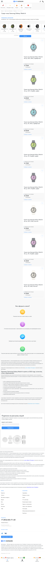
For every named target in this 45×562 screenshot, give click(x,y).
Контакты (3, 506)
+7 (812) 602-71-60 (8, 520)
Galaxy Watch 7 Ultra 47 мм (21, 30)
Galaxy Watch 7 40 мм (4, 30)
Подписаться (10, 427)
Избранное (37, 561)
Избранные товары (28, 7)
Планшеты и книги (25, 495)
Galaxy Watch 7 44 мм (12, 30)
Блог (2, 502)
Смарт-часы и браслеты (27, 506)
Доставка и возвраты (5, 497)
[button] (44, 28)
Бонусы (2, 504)
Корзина (22, 561)
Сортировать (16, 35)
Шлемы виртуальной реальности (28, 510)
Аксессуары (24, 508)
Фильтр (25, 36)
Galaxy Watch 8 (29, 30)
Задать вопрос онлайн (7, 536)
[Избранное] (42, 41)
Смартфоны (24, 493)
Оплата (2, 495)
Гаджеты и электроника (27, 504)
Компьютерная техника (26, 502)
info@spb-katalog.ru (4, 522)
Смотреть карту (4, 529)
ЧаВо (2, 508)
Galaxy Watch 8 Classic (37, 30)
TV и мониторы (25, 499)
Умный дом (24, 513)
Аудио (23, 497)
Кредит (2, 499)
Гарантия (3, 493)
